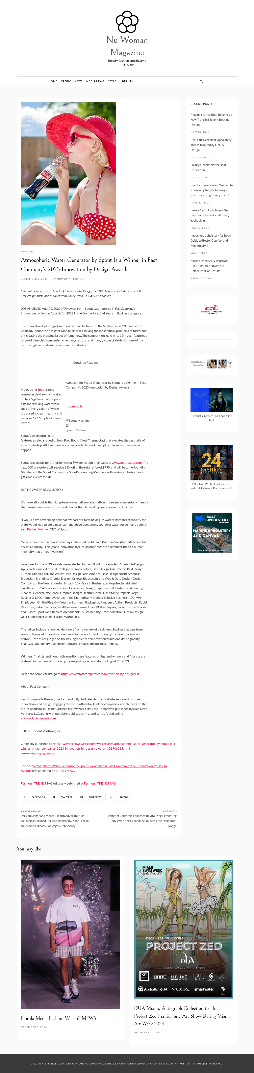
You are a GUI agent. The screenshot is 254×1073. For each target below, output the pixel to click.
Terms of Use (194, 1063)
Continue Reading (85, 362)
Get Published (213, 1063)
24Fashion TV (200, 484)
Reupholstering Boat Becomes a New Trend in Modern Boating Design (211, 119)
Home (53, 81)
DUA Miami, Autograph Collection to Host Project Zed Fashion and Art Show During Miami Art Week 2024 (182, 1016)
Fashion (27, 251)
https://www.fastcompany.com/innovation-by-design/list (100, 674)
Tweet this (75, 406)
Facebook (38, 797)
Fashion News (71, 81)
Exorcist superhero (202, 415)
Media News (95, 81)
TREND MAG (65, 770)
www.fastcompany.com (40, 718)
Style (112, 81)
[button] (77, 420)
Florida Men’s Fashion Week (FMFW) (58, 1018)
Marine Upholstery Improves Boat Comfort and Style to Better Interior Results (209, 266)
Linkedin (124, 797)
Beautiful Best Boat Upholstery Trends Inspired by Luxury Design (211, 145)
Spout (42, 389)
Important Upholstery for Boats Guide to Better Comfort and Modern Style (211, 240)
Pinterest (95, 797)
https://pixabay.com (46, 753)
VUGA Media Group (161, 1063)
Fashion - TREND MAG (37, 783)
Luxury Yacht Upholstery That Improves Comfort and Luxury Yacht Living (210, 215)
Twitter (67, 797)
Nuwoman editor (70, 278)
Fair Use (180, 1063)
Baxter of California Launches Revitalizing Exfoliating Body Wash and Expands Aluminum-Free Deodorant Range (142, 821)
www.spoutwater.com (127, 462)
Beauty (127, 81)
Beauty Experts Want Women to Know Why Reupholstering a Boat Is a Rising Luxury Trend (211, 190)
